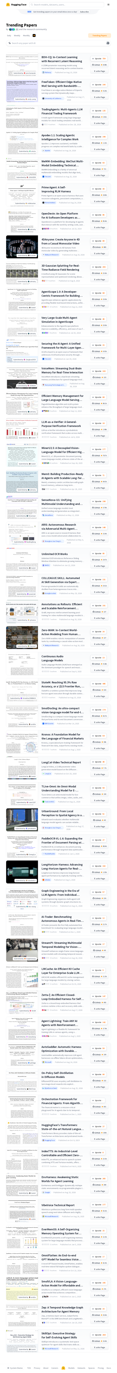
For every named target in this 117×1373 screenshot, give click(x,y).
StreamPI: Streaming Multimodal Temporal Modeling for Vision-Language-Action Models (62, 945)
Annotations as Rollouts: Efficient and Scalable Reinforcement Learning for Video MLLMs (62, 606)
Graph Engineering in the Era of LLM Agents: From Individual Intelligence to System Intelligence (63, 893)
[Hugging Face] (63, 1368)
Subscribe (84, 11)
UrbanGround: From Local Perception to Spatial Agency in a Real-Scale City (62, 813)
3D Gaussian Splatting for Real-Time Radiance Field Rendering (61, 267)
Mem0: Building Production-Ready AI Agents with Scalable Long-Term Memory (63, 476)
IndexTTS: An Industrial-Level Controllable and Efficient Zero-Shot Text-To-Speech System (61, 1153)
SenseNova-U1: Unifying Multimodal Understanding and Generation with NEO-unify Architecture (61, 502)
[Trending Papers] (34, 35)
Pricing (101, 1368)
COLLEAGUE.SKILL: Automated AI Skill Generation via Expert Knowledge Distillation (61, 580)
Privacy (37, 1368)
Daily (9, 35)
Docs (109, 1368)
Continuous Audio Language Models (52, 658)
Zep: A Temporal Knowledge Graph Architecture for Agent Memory (62, 1309)
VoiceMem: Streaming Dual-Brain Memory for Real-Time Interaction (62, 370)
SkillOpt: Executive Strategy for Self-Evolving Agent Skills (59, 1335)
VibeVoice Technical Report (58, 1205)
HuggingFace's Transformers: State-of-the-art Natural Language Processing (63, 1127)
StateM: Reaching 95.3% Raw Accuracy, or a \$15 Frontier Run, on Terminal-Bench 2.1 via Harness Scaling (63, 684)
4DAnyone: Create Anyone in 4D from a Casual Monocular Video (61, 241)
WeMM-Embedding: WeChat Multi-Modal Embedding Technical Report (63, 163)
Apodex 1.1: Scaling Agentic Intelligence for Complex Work (60, 137)
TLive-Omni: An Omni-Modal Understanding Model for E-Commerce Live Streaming (59, 788)
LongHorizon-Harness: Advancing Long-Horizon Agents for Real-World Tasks (62, 867)
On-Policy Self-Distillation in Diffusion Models (57, 1075)
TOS (29, 1368)
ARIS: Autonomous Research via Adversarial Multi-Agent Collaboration (59, 527)
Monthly (26, 35)
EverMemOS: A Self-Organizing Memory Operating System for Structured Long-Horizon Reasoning (60, 1231)
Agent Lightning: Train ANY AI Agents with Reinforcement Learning (59, 1023)
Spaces (91, 1368)
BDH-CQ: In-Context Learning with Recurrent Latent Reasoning (62, 59)
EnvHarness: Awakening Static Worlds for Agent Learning (60, 1179)
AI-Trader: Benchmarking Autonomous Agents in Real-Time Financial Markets (62, 919)
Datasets (81, 1368)
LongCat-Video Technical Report (61, 762)
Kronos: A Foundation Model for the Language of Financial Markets (63, 736)
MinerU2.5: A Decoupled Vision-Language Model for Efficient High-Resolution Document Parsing (63, 450)
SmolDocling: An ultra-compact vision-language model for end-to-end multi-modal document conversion (62, 710)
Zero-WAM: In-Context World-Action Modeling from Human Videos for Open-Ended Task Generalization (60, 632)
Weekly (17, 35)
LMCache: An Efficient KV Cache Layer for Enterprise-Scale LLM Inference (61, 971)
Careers (54, 1368)
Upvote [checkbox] (100, 58)
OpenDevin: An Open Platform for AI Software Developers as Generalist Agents (60, 216)
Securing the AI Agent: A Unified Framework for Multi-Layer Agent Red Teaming (62, 346)
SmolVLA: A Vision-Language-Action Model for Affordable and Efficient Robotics (61, 1283)
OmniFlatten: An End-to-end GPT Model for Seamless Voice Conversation (60, 1257)
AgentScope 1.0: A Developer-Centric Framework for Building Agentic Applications (61, 294)
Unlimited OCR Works (55, 554)
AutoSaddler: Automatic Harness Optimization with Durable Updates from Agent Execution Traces (61, 1049)
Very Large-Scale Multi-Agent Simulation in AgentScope (59, 319)
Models (71, 1368)
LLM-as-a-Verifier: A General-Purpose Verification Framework (61, 424)
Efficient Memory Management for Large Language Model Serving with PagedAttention (62, 398)
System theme (16, 1368)
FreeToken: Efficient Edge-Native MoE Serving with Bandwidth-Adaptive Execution (62, 84)
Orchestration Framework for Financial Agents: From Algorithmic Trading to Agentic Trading (63, 1101)
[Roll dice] (108, 43)
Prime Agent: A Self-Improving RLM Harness (56, 189)
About (45, 1368)
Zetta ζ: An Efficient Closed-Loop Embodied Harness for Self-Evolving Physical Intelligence (62, 997)
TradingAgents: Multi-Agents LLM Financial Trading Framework (62, 111)
